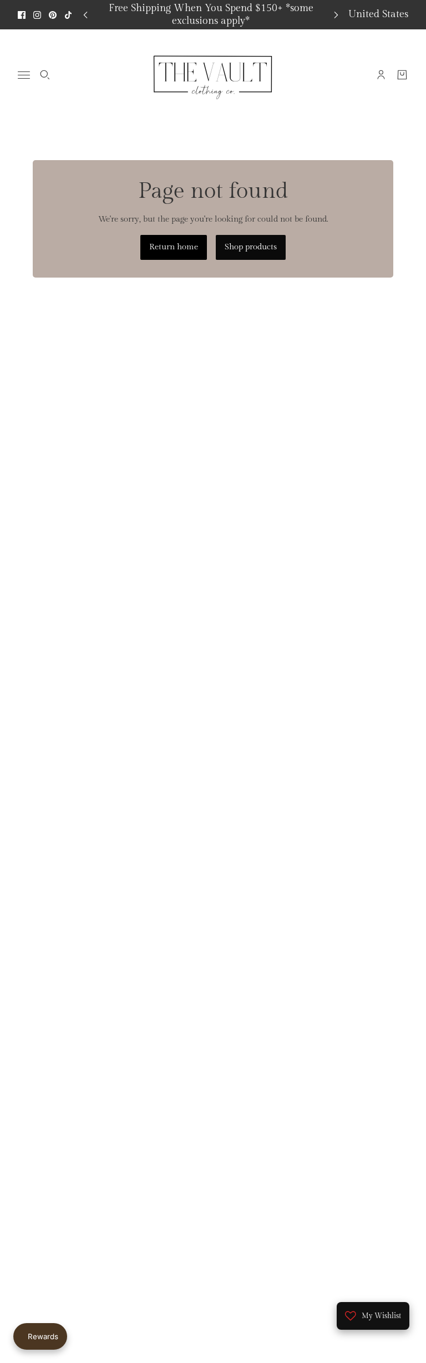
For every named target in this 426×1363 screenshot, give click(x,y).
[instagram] (37, 15)
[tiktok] (68, 15)
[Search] (45, 75)
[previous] (85, 14)
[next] (336, 14)
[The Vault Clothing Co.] (213, 75)
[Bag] (402, 75)
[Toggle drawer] (24, 75)
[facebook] (22, 15)
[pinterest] (53, 15)
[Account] (381, 75)
